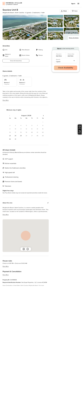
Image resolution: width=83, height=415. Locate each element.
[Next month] (43, 116)
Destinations (9, 285)
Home (4, 285)
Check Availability (65, 68)
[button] (10, 135)
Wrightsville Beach (33, 285)
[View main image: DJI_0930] (25, 27)
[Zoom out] (27, 249)
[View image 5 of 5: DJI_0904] (71, 34)
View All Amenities (16, 61)
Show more (6, 100)
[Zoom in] (23, 249)
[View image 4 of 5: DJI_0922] (55, 34)
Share (65, 11)
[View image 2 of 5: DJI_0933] (55, 21)
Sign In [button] (73, 3)
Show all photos (74, 38)
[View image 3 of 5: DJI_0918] (71, 21)
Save (75, 11)
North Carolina (24, 285)
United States (16, 285)
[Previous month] (9, 116)
